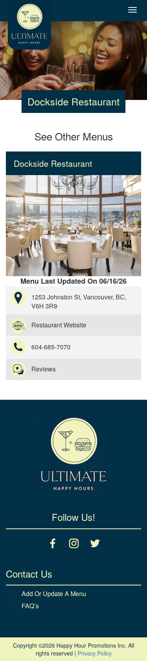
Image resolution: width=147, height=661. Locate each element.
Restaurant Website (58, 324)
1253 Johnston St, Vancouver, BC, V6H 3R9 (78, 301)
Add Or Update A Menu (54, 593)
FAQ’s (30, 605)
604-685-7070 (51, 346)
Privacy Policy (95, 653)
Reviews (43, 368)
